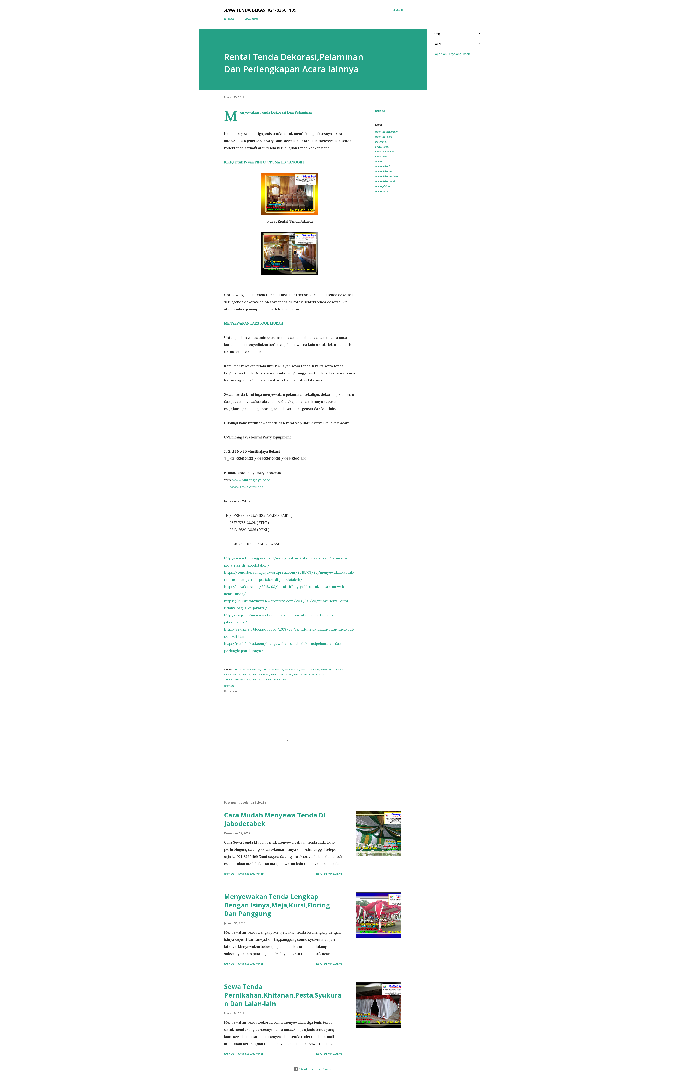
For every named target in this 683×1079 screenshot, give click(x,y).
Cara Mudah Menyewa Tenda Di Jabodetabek (274, 819)
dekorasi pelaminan (386, 131)
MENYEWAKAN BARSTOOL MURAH (253, 323)
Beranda (228, 18)
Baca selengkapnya (329, 874)
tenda (378, 161)
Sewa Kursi (251, 18)
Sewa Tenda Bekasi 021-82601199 (260, 10)
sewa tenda (381, 156)
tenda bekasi (382, 166)
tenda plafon (382, 186)
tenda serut (381, 191)
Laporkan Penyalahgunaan (452, 54)
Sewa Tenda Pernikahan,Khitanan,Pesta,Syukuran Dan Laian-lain (283, 995)
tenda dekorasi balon (387, 176)
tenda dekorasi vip (385, 181)
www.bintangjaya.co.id (251, 480)
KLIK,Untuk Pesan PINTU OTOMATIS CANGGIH (264, 162)
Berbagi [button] (380, 111)
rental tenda (382, 146)
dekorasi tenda (383, 136)
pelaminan (381, 141)
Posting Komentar (251, 874)
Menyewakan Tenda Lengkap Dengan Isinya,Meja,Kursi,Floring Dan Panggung (277, 905)
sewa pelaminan (384, 151)
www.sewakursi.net (246, 487)
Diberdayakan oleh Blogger (315, 1069)
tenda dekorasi (383, 171)
